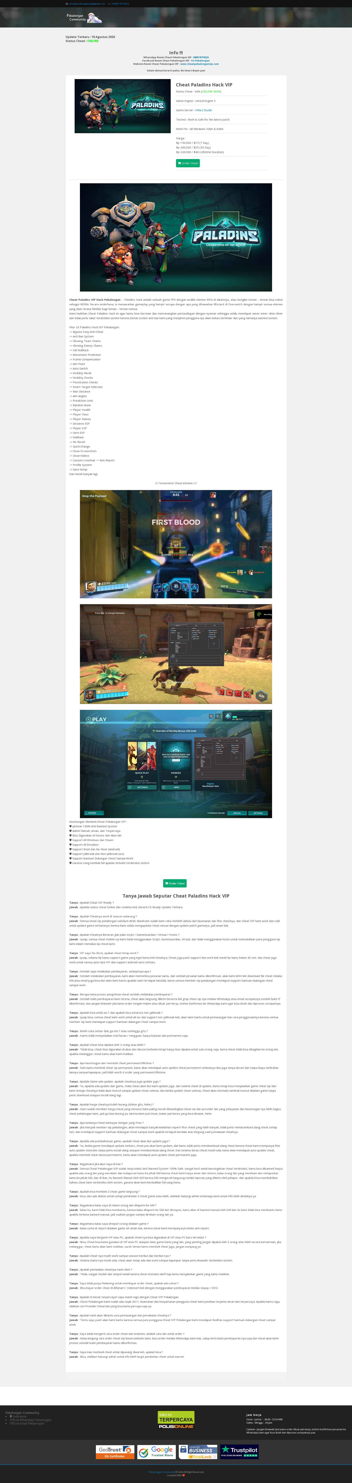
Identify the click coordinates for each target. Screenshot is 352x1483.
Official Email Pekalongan (27, 1423)
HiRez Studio (203, 110)
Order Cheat (190, 163)
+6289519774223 (120, 3)
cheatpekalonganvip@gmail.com (87, 3)
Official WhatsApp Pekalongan (30, 1420)
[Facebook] (268, 3)
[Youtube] (283, 3)
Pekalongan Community (161, 1472)
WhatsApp (252, 1432)
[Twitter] (275, 3)
